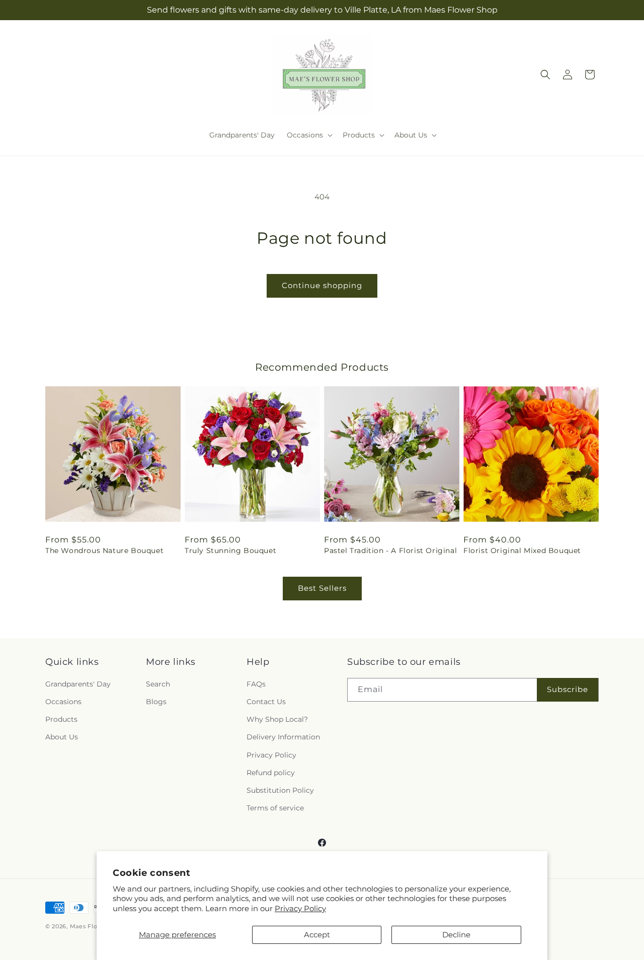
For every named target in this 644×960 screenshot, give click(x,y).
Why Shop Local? (277, 719)
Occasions (63, 701)
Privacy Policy (300, 908)
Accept (317, 934)
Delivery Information (283, 736)
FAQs (256, 684)
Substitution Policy (280, 790)
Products (61, 719)
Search (158, 684)
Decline (456, 934)
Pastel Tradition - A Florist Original (390, 550)
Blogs (156, 701)
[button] (309, 135)
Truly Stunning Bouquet (230, 550)
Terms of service (275, 807)
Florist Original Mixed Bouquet (522, 550)
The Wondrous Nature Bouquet (104, 550)
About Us (61, 736)
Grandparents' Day (78, 684)
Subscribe (567, 689)
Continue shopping (322, 285)
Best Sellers (322, 588)
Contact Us (266, 701)
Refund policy (271, 772)
